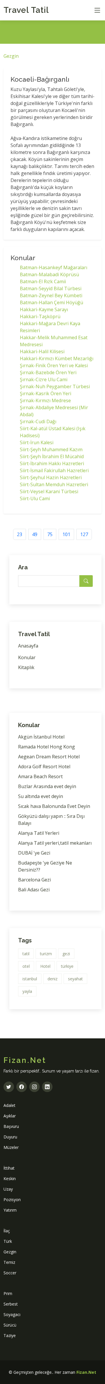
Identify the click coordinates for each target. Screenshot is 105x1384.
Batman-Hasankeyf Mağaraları (53, 267)
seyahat (75, 978)
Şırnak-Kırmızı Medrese (45, 400)
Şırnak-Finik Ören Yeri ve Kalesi (54, 365)
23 (19, 534)
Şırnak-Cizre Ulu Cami (43, 379)
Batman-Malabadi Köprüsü (49, 274)
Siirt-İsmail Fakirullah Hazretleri (54, 470)
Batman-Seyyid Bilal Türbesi (50, 288)
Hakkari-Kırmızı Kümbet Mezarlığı (56, 358)
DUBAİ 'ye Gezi (34, 853)
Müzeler (11, 1147)
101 (66, 534)
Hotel (45, 966)
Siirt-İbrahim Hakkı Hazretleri (52, 463)
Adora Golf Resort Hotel (44, 766)
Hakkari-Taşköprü (40, 316)
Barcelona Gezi (34, 879)
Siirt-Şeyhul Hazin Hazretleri (51, 477)
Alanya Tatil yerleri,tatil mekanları (55, 843)
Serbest (11, 1304)
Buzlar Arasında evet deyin (47, 786)
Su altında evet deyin (40, 796)
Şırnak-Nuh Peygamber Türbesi (55, 386)
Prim (8, 1293)
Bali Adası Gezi (34, 889)
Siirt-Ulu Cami (35, 498)
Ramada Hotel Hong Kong (46, 746)
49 (34, 534)
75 (49, 534)
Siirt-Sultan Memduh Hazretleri (54, 484)
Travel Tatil (26, 10)
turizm (46, 953)
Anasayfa (28, 646)
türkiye (67, 966)
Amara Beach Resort (40, 776)
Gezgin (11, 56)
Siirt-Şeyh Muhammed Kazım (51, 449)
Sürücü (10, 1325)
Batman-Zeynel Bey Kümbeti (51, 295)
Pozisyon (12, 1199)
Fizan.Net (86, 1372)
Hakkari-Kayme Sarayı (44, 309)
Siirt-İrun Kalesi (36, 442)
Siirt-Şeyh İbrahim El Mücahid (52, 456)
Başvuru (11, 1126)
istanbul (29, 978)
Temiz (9, 1262)
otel (26, 966)
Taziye (10, 1335)
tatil (25, 953)
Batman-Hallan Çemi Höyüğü (51, 302)
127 (84, 534)
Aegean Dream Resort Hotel (49, 756)
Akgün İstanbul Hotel (41, 737)
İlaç (7, 1230)
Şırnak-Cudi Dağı (38, 421)
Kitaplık (26, 667)
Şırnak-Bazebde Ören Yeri (48, 372)
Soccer (10, 1272)
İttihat (9, 1168)
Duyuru (10, 1137)
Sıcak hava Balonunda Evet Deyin (54, 806)
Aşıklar (10, 1116)
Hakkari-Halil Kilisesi (42, 351)
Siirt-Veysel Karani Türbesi (49, 491)
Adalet (9, 1105)
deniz (52, 978)
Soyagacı (12, 1314)
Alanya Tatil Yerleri (38, 833)
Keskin (10, 1178)
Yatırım (10, 1210)
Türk (8, 1241)
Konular (27, 657)
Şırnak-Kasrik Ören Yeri (45, 393)
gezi (66, 953)
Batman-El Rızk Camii (43, 281)
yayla (27, 991)
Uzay (8, 1189)
